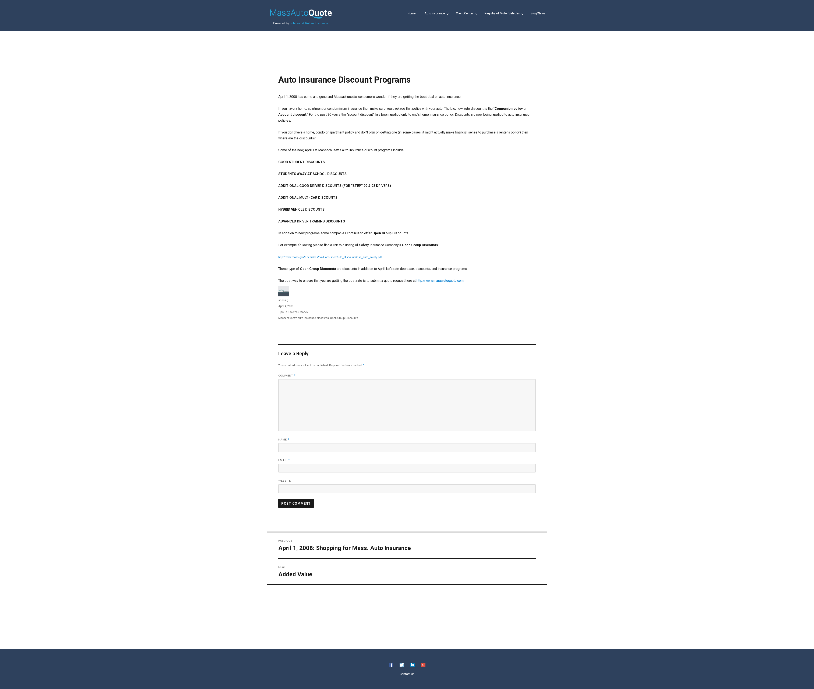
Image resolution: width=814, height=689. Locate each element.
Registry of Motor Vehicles (502, 13)
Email (284, 460)
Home (412, 13)
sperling (283, 300)
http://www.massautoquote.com (440, 281)
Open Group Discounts (344, 317)
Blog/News (538, 13)
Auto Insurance (435, 13)
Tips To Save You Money (293, 312)
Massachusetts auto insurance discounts (303, 317)
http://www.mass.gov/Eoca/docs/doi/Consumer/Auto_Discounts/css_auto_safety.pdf (330, 257)
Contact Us (407, 674)
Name (284, 439)
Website (284, 480)
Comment (287, 375)
